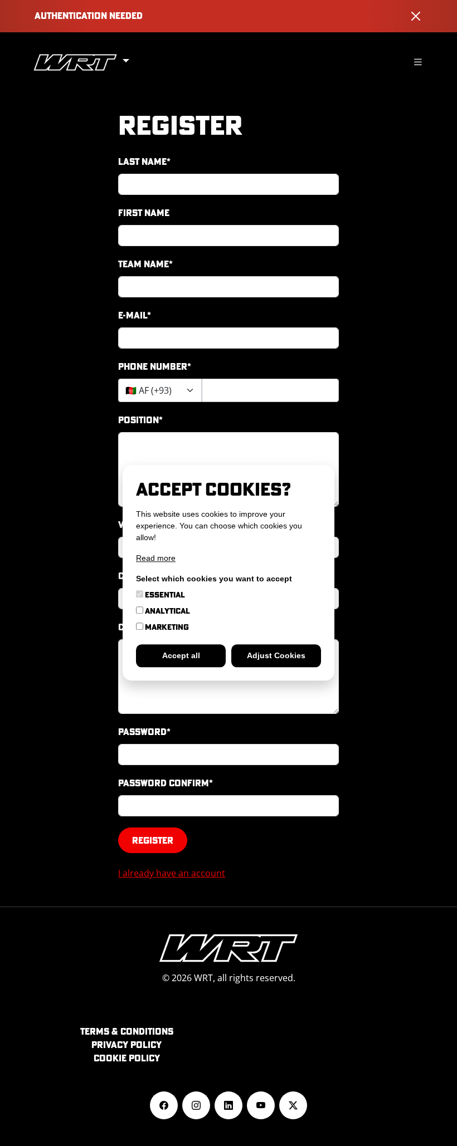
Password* (144, 731)
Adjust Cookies (276, 656)
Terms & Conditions (126, 1031)
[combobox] (160, 390)
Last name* (144, 161)
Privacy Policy (126, 1044)
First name (143, 212)
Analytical (166, 611)
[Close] (415, 16)
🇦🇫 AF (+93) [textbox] (148, 390)
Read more (156, 558)
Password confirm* (165, 783)
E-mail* (134, 315)
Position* (140, 419)
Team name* (145, 264)
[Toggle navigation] (418, 62)
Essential (164, 595)
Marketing (166, 628)
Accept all (181, 656)
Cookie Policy (127, 1058)
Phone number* (154, 366)
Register (152, 840)
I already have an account (171, 873)
